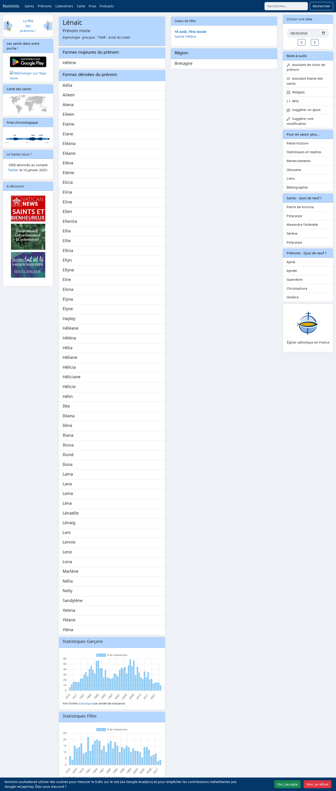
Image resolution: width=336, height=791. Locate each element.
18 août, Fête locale (190, 31)
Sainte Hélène (185, 36)
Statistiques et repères (304, 152)
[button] (301, 42)
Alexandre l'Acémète (302, 224)
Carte (81, 6)
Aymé (291, 262)
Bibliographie (297, 187)
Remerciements (299, 161)
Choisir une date (299, 19)
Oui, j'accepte (287, 784)
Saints (29, 6)
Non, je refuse (317, 784)
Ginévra (293, 297)
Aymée (292, 270)
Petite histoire (297, 143)
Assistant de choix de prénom (306, 67)
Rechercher (321, 6)
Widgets (297, 92)
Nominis (11, 6)
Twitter (13, 170)
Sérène (292, 233)
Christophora (297, 288)
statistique (85, 703)
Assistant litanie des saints (305, 81)
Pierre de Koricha (300, 207)
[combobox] (286, 6)
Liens (291, 178)
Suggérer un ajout (305, 110)
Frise (92, 6)
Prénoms (45, 6)
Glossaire (294, 170)
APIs (294, 101)
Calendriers (64, 6)
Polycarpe (294, 216)
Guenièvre (294, 279)
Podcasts (107, 6)
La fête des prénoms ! (28, 26)
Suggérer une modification (300, 121)
